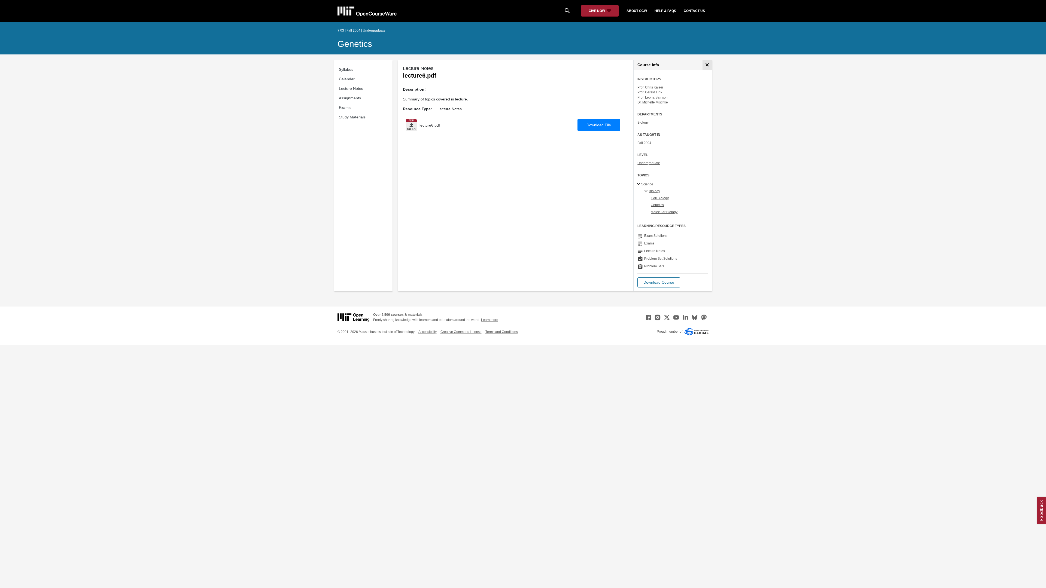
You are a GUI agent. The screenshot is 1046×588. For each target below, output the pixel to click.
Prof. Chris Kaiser (650, 87)
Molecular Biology (664, 212)
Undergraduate (648, 163)
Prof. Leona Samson (652, 97)
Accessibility (427, 332)
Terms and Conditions (501, 332)
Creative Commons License (461, 332)
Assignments (350, 98)
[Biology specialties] (646, 191)
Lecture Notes (351, 88)
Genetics (354, 44)
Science (647, 184)
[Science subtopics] (639, 184)
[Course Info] (707, 65)
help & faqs (665, 11)
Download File (598, 125)
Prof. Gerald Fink (649, 92)
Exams (345, 107)
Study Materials (352, 117)
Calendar (347, 79)
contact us (694, 11)
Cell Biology (660, 198)
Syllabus (346, 69)
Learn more (489, 320)
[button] (658, 282)
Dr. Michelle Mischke (652, 102)
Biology (643, 122)
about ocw (637, 11)
